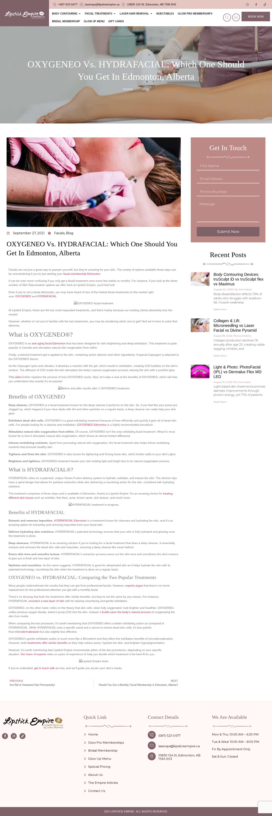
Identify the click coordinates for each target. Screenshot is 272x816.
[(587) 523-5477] (152, 735)
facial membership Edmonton (81, 273)
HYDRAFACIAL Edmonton (70, 520)
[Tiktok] (265, 4)
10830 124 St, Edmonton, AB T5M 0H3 (179, 757)
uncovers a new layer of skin (46, 600)
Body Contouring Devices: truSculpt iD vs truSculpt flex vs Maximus (238, 279)
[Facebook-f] (5, 736)
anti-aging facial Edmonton (49, 343)
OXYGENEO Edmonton (92, 424)
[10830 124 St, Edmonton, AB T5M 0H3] (152, 756)
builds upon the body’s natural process (126, 612)
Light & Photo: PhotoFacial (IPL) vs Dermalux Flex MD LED (237, 372)
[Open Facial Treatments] (114, 14)
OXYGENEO (23, 296)
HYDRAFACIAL (47, 296)
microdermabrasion (27, 631)
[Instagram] (14, 736)
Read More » (220, 309)
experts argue (134, 585)
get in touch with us (46, 668)
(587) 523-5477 (169, 735)
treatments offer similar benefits (47, 642)
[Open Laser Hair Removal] (151, 14)
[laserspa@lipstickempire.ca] (152, 745)
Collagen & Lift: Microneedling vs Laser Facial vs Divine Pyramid (235, 325)
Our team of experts (33, 654)
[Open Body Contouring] (79, 14)
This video (15, 377)
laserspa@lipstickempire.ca (179, 746)
